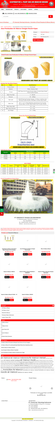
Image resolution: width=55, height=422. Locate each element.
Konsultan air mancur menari (30, 370)
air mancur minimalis (41, 228)
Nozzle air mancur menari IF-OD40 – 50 (9, 294)
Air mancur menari (37, 357)
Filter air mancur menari (46, 248)
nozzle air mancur (9, 372)
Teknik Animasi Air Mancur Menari (8, 347)
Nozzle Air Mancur (7, 26)
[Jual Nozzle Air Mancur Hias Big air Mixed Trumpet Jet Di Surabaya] (9, 240)
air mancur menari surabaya (12, 360)
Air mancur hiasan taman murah (9, 228)
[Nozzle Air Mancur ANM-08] (9, 268)
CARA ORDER (23, 9)
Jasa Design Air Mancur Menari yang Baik (9, 350)
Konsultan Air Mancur (13, 370)
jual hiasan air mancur (30, 366)
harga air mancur (39, 360)
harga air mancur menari (26, 363)
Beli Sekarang (38, 40)
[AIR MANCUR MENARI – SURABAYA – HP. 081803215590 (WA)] (27, 7)
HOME (2, 9)
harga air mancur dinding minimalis (28, 361)
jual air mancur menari (21, 365)
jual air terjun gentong (22, 366)
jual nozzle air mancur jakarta (16, 368)
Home (2, 26)
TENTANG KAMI (9, 9)
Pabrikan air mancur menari (24, 372)
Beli (12, 254)
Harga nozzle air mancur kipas (36, 229)
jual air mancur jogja (50, 364)
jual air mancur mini (31, 365)
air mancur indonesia (20, 358)
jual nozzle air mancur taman (30, 368)
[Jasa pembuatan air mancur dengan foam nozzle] (27, 244)
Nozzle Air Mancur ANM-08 (9, 271)
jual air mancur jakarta (42, 364)
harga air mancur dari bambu (6, 361)
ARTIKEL (36, 9)
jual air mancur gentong (27, 364)
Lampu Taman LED (6, 317)
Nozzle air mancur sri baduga (6, 230)
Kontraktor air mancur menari (46, 370)
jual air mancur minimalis (49, 365)
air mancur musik (28, 360)
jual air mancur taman (4, 366)
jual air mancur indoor (34, 364)
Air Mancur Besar (6, 308)
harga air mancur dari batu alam (16, 361)
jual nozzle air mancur (40, 366)
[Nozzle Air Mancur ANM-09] (27, 291)
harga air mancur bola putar (48, 360)
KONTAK (30, 9)
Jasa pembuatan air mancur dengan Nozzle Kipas (19, 28)
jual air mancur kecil (4, 365)
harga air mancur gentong (38, 361)
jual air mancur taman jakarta (13, 366)
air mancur (5, 358)
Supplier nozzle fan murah (18, 230)
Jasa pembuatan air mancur (48, 229)
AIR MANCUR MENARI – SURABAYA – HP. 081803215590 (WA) (31, 420)
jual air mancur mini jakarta (39, 365)
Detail (7, 254)
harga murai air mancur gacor (8, 364)
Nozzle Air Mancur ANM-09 (27, 294)
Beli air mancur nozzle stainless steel (11, 229)
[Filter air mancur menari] (45, 246)
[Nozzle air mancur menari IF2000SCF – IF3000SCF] (27, 268)
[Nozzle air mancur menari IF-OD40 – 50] (9, 291)
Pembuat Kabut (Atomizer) (8, 315)
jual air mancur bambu (18, 364)
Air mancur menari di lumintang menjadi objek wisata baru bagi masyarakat (17, 345)
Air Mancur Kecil (5, 310)
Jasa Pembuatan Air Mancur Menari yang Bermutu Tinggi (12, 352)
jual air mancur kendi (11, 365)
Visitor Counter (14, 380)
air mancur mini (34, 228)
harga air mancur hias (47, 361)
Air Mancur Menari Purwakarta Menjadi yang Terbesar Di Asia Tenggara (15, 342)
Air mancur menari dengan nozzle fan (23, 228)
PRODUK (16, 9)
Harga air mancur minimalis (24, 229)
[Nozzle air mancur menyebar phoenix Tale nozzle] (45, 268)
